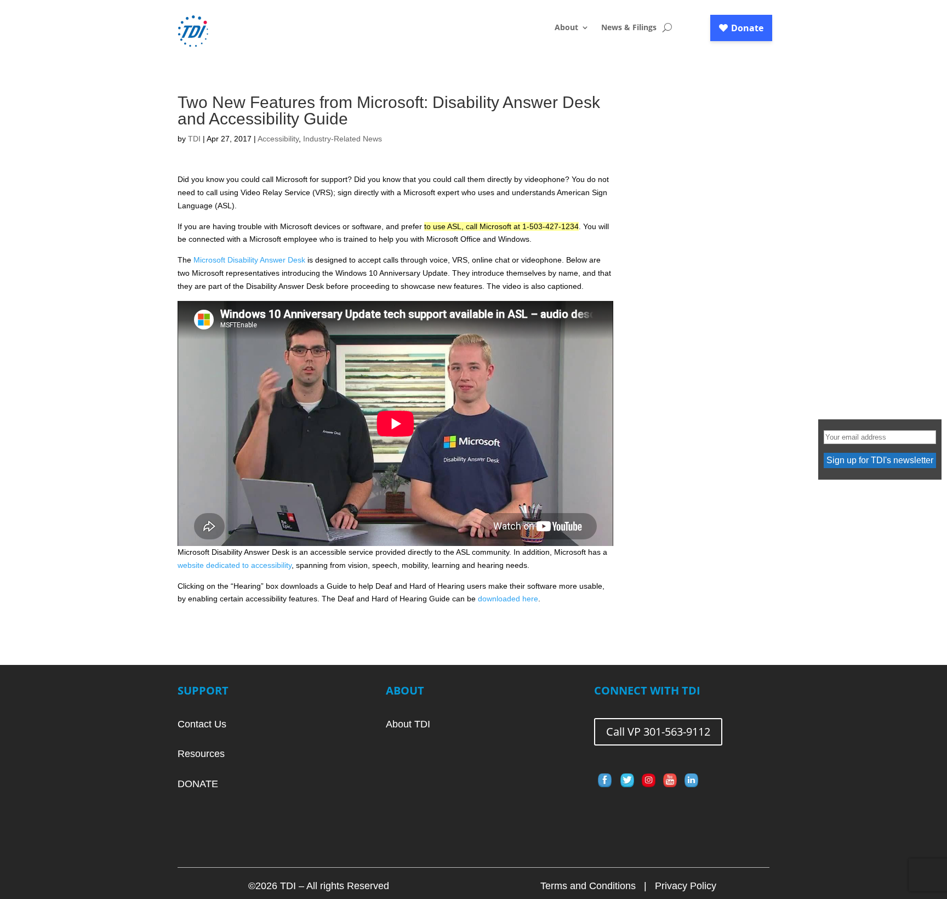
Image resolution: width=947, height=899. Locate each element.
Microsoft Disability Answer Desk (249, 259)
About (566, 28)
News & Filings (629, 28)
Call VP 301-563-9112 (658, 731)
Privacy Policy (685, 885)
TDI (194, 138)
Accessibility (278, 138)
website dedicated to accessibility (235, 565)
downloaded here (508, 598)
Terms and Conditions (588, 885)
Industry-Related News (342, 138)
